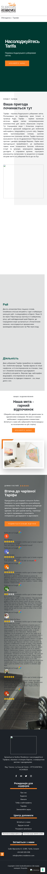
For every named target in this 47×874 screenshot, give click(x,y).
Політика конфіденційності (12, 833)
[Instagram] (31, 776)
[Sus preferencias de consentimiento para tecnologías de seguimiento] (42, 870)
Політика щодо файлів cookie (33, 833)
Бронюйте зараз (17, 63)
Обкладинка (6, 18)
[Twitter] (26, 776)
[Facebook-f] (16, 776)
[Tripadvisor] (21, 776)
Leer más (37, 719)
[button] (45, 7)
